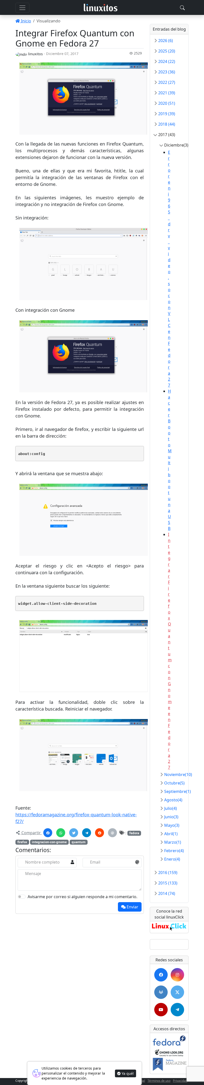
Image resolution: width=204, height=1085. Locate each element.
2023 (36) (166, 72)
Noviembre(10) (178, 774)
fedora (134, 833)
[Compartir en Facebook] (47, 832)
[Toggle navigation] (182, 8)
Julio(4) (170, 808)
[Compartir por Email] (112, 832)
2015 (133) (167, 883)
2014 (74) (166, 893)
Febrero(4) (174, 850)
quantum (79, 842)
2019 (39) (166, 113)
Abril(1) (171, 833)
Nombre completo (42, 862)
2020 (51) (166, 103)
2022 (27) (166, 82)
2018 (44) (166, 124)
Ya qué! (127, 1073)
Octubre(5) (174, 783)
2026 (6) (165, 40)
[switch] (22, 897)
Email (95, 862)
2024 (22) (166, 61)
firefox (22, 842)
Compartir (31, 832)
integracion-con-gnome (49, 842)
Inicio (25, 21)
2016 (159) (167, 872)
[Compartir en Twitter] (73, 832)
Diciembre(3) (176, 145)
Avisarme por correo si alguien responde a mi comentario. (82, 896)
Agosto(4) (173, 800)
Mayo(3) (171, 825)
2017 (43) (166, 134)
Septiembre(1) (177, 791)
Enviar (132, 907)
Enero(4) (172, 859)
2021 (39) (166, 93)
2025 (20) (166, 51)
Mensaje (33, 874)
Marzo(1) (172, 842)
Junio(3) (171, 817)
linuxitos (35, 54)
